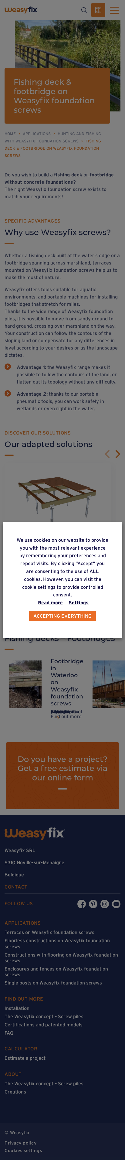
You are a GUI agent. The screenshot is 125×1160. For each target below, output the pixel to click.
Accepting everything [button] (62, 616)
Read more (50, 603)
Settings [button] (79, 603)
